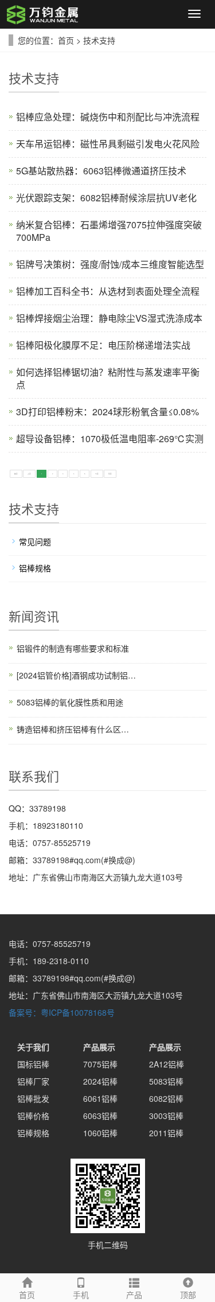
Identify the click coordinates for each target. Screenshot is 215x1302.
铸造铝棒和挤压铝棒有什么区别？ (76, 729)
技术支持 (99, 40)
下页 (97, 474)
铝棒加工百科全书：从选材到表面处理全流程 (108, 291)
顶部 (188, 1294)
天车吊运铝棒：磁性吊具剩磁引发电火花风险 (108, 143)
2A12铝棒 (166, 1064)
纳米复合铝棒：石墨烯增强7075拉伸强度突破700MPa (109, 231)
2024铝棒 (100, 1081)
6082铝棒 (166, 1098)
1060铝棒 (100, 1133)
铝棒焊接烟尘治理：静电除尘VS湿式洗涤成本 (109, 318)
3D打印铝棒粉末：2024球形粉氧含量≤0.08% (107, 411)
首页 (66, 40)
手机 (81, 1294)
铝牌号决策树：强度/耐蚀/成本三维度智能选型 (110, 264)
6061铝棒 (100, 1098)
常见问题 (35, 541)
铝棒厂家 (33, 1081)
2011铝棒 (166, 1133)
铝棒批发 (33, 1098)
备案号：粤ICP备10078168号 (62, 1012)
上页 (29, 474)
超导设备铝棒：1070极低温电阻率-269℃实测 (110, 438)
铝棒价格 (33, 1115)
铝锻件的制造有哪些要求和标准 (73, 648)
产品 (134, 1294)
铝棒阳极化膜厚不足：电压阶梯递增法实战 (103, 345)
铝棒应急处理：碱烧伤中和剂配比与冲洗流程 (108, 116)
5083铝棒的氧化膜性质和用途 (70, 702)
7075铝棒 (100, 1064)
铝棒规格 (35, 568)
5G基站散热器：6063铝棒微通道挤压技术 (101, 170)
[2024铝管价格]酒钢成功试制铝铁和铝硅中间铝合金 (76, 675)
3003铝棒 (166, 1115)
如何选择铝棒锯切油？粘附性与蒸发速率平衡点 (108, 378)
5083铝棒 (166, 1081)
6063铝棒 (100, 1115)
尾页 (110, 474)
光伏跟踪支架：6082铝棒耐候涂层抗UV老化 (106, 197)
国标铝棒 (33, 1064)
